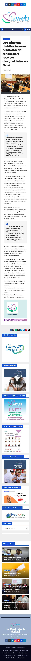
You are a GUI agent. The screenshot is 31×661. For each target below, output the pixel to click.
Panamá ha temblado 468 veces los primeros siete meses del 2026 (14, 556)
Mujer (14, 653)
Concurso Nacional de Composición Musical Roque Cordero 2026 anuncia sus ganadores (15, 604)
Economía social (17, 650)
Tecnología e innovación (9, 655)
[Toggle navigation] (12, 29)
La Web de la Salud (15, 630)
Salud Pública (6, 39)
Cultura (6, 600)
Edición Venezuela (20, 658)
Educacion (25, 650)
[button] (22, 29)
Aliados (10, 650)
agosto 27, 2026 (10, 607)
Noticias (13, 658)
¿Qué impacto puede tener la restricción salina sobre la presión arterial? (15, 572)
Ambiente (5, 653)
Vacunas (26, 655)
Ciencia (18, 653)
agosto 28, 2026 (10, 559)
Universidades (7, 554)
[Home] (2, 29)
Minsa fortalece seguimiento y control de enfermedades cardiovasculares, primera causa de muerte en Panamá (15, 588)
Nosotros (5, 650)
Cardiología (7, 570)
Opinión (8, 658)
